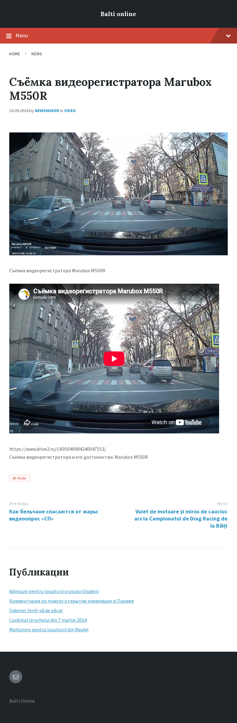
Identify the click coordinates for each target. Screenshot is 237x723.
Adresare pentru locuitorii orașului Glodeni (54, 591)
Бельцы (20, 478)
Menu (21, 35)
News (36, 53)
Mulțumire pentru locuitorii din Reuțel (49, 629)
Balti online (118, 14)
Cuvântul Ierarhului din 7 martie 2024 (48, 620)
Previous (18, 503)
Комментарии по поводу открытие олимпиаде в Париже (71, 601)
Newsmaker (47, 110)
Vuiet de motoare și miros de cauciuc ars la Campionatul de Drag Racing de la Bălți (180, 518)
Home (14, 53)
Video (70, 110)
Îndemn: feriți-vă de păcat (36, 610)
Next (222, 503)
